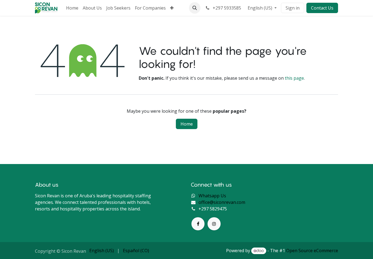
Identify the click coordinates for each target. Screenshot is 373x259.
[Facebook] (198, 223)
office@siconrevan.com (222, 202)
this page (294, 78)
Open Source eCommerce (312, 251)
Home (186, 124)
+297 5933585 (226, 8)
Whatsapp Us (212, 196)
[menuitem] (72, 7)
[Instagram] (214, 223)
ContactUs (322, 8)
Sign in (293, 8)
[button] (194, 8)
